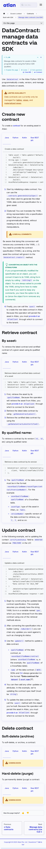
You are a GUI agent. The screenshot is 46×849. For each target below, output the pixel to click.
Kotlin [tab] (24, 138)
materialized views (12, 103)
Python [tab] (15, 138)
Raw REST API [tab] (35, 139)
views (25, 100)
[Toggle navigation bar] (40, 4)
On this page (9, 23)
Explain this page (12, 70)
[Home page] (4, 14)
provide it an (23, 404)
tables (19, 100)
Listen (25, 70)
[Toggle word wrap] (36, 155)
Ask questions (37, 70)
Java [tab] (7, 138)
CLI (21, 673)
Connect (39, 72)
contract (16, 125)
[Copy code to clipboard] (40, 155)
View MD (28, 72)
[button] (23, 57)
